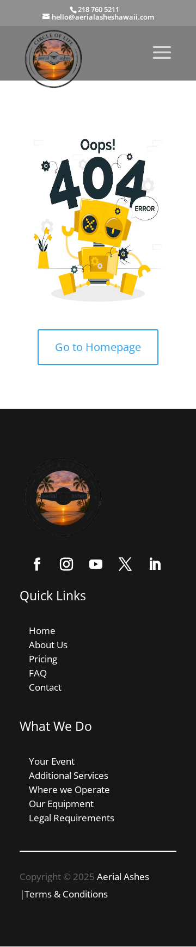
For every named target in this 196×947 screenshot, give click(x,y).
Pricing (43, 659)
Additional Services (68, 775)
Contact (45, 687)
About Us (48, 644)
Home (42, 630)
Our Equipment (61, 803)
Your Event (52, 761)
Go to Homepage (98, 347)
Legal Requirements (71, 817)
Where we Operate (69, 789)
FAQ (38, 673)
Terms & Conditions (66, 894)
